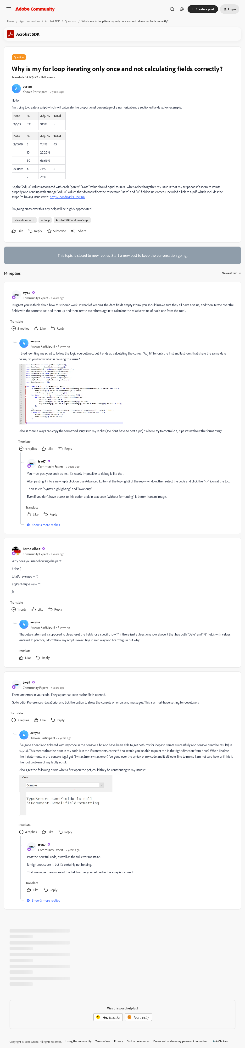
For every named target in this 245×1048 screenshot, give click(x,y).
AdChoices (221, 1041)
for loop (45, 220)
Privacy (118, 1041)
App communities (29, 21)
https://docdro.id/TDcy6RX (67, 197)
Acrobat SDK (52, 21)
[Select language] (182, 9)
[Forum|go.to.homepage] (35, 9)
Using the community (79, 1041)
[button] (8, 10)
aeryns (27, 86)
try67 (26, 293)
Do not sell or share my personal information (180, 1041)
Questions (71, 21)
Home (10, 21)
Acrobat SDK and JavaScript (72, 220)
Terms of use (102, 1041)
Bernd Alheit (31, 549)
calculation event (24, 220)
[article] (122, 311)
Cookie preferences (138, 1041)
